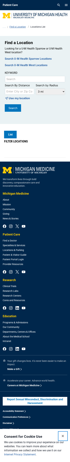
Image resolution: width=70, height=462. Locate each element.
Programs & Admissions (15, 322)
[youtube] (23, 226)
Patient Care (11, 234)
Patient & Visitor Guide (14, 254)
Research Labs (10, 291)
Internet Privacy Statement (20, 454)
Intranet (7, 341)
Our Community (11, 327)
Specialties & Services (14, 245)
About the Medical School (16, 336)
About (6, 199)
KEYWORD (11, 72)
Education (9, 316)
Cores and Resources (14, 300)
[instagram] (11, 226)
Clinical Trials (9, 286)
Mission (7, 204)
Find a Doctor (10, 240)
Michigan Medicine (16, 193)
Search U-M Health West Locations (26, 65)
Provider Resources (13, 264)
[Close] (63, 436)
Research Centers (12, 295)
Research (9, 280)
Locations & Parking (13, 250)
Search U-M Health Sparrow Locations (28, 58)
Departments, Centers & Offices (19, 331)
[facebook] (4, 226)
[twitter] (17, 226)
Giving (6, 213)
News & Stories (11, 218)
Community (9, 209)
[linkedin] (17, 308)
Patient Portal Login (13, 259)
